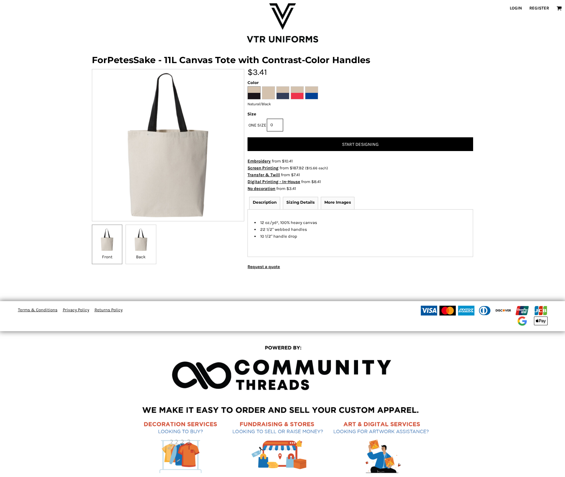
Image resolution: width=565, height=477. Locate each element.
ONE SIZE (257, 125)
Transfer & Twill (264, 174)
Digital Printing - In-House (274, 181)
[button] (559, 8)
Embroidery (259, 161)
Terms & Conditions (38, 309)
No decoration (261, 188)
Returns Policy (108, 309)
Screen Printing (263, 167)
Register (539, 8)
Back (141, 256)
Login (516, 8)
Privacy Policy (76, 309)
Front (107, 256)
